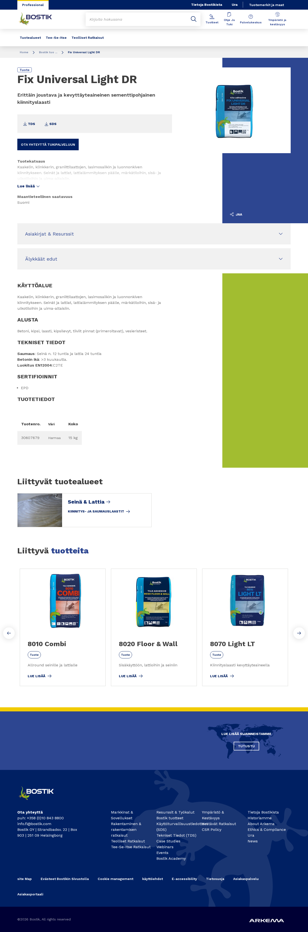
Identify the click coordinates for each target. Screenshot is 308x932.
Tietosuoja (215, 879)
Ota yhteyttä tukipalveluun (48, 144)
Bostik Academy (171, 858)
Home (24, 52)
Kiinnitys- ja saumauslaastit (96, 511)
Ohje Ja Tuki (229, 22)
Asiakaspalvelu (246, 879)
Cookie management (115, 879)
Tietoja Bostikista (206, 5)
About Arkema (261, 823)
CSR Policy (211, 829)
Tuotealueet (30, 37)
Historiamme (260, 818)
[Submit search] (193, 19)
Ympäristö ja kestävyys (277, 22)
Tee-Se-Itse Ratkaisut (131, 847)
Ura (234, 5)
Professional (33, 5)
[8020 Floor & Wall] (154, 627)
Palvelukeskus (251, 22)
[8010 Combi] (62, 627)
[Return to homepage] (39, 19)
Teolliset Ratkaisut (87, 37)
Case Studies (168, 841)
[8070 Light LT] (245, 627)
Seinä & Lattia (86, 502)
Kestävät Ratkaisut (219, 823)
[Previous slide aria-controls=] (9, 633)
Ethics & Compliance (267, 829)
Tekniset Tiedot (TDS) (176, 835)
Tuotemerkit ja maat (266, 5)
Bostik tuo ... (48, 52)
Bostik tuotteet (169, 818)
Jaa (238, 214)
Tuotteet (211, 22)
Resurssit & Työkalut (175, 812)
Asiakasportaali (30, 894)
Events (162, 852)
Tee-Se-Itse (56, 37)
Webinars (164, 847)
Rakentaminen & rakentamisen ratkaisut (126, 829)
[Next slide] (299, 633)
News (253, 841)
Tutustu (246, 746)
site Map (24, 879)
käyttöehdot (152, 879)
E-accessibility (184, 879)
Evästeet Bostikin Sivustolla (65, 879)
